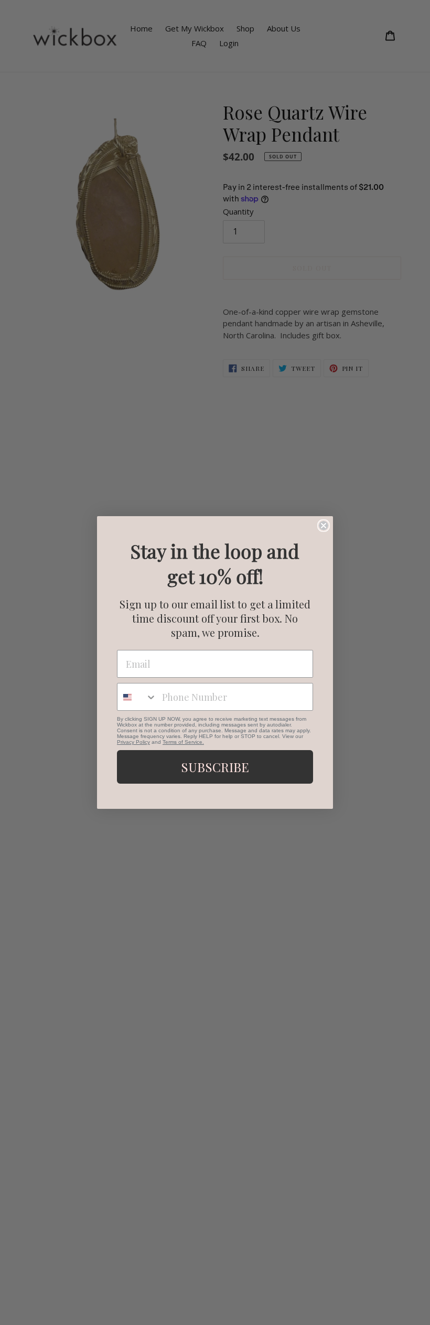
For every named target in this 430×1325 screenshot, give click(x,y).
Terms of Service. (183, 742)
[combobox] (137, 696)
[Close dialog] (323, 525)
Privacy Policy (133, 742)
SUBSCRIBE (215, 766)
